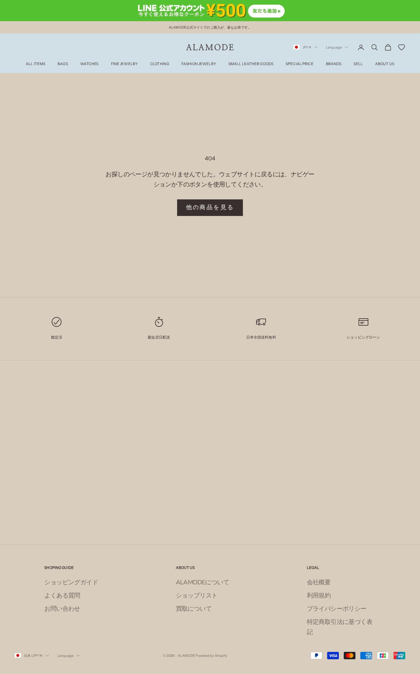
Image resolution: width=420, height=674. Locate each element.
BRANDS (334, 64)
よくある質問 (62, 595)
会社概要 (319, 582)
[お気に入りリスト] (401, 47)
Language (334, 47)
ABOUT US (384, 64)
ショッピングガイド (71, 582)
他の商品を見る (210, 207)
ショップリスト (197, 595)
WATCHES (89, 64)
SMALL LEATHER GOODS (250, 64)
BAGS (62, 64)
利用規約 (319, 595)
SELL (358, 64)
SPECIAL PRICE (300, 64)
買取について (194, 609)
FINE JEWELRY (124, 64)
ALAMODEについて (202, 582)
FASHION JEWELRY (198, 64)
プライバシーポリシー (337, 609)
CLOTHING (159, 64)
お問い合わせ (62, 609)
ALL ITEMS (35, 64)
